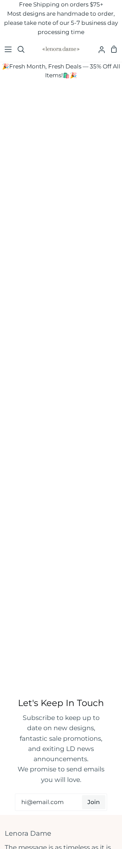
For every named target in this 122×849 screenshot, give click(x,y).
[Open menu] (6, 49)
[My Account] (99, 49)
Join (93, 802)
